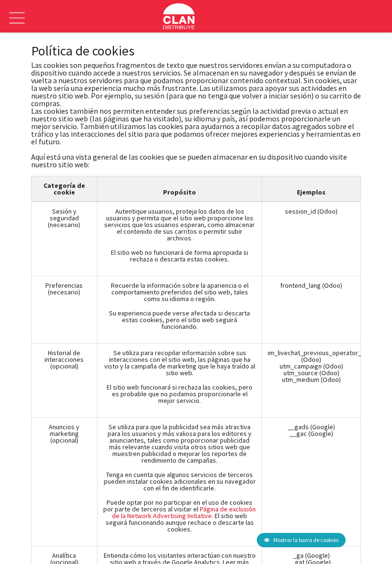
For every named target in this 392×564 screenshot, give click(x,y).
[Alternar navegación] (17, 11)
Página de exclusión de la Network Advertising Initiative (184, 512)
